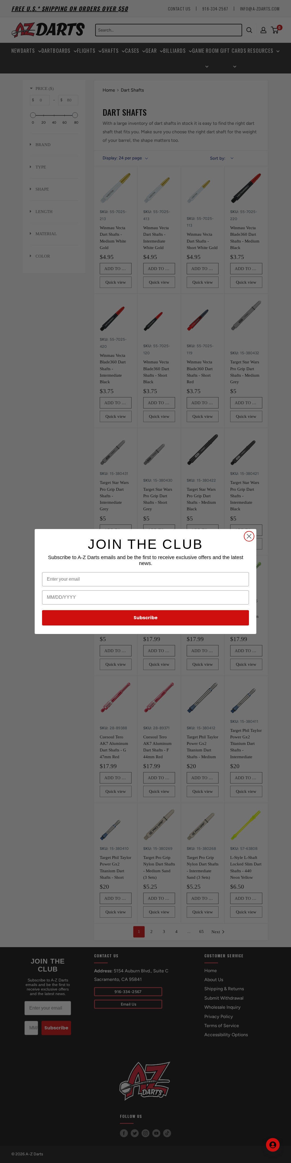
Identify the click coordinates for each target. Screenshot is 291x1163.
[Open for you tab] (273, 1145)
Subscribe (145, 617)
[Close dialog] (249, 536)
